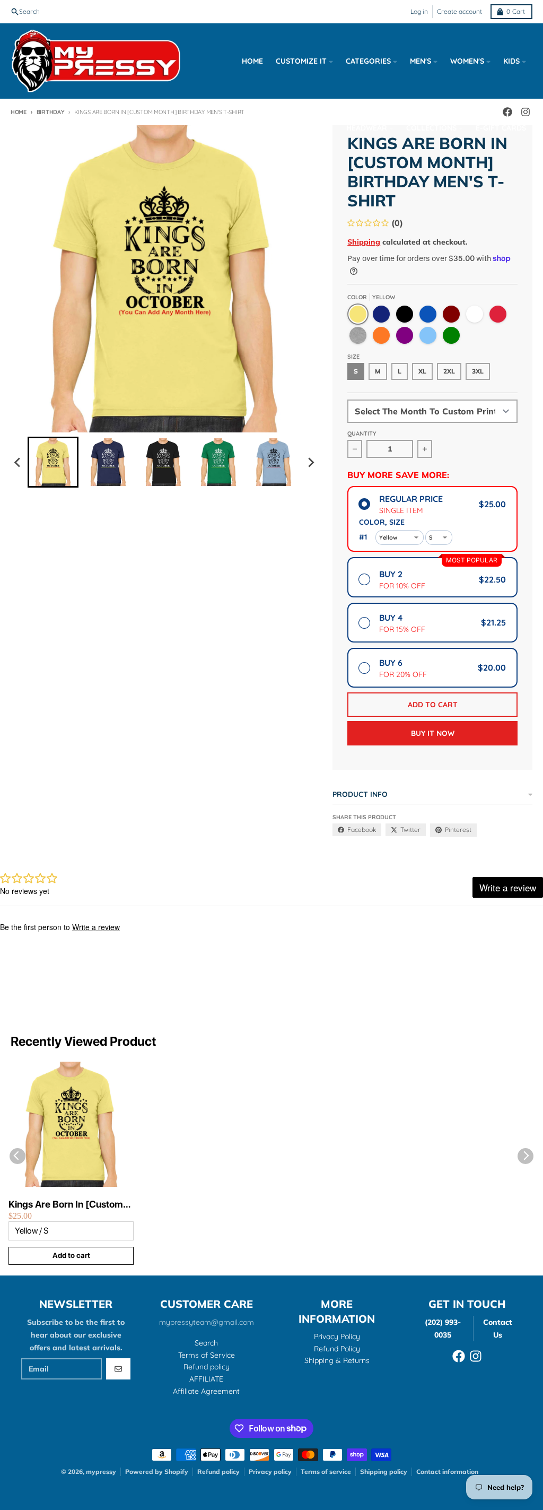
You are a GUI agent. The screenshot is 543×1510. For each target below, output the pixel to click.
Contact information (447, 1472)
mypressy (101, 1472)
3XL (478, 371)
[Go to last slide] (18, 462)
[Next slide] (310, 462)
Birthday (51, 112)
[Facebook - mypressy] (458, 1356)
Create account (459, 11)
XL (422, 371)
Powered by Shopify (156, 1472)
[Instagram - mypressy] (475, 1356)
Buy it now (432, 733)
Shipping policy (383, 1472)
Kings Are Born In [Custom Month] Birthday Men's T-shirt (65, 1205)
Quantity (361, 433)
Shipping (363, 242)
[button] (53, 462)
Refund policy (218, 1472)
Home (19, 112)
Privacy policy (270, 1472)
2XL (449, 371)
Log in (419, 11)
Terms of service (326, 1472)
